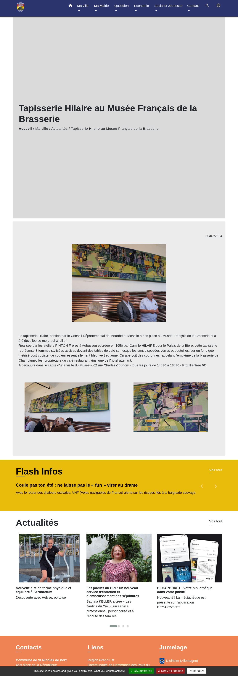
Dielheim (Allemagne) (182, 661)
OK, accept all (142, 670)
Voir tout (215, 470)
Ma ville (41, 128)
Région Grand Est (101, 660)
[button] (70, 6)
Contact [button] (193, 6)
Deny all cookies (171, 670)
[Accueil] (39, 8)
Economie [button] (141, 6)
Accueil (25, 128)
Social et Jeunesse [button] (168, 6)
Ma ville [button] (83, 6)
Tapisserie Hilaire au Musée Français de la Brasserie (115, 128)
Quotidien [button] (121, 6)
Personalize (197, 670)
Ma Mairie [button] (101, 6)
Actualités (59, 128)
